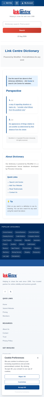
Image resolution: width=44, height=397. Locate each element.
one (10, 126)
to (33, 124)
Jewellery (13, 244)
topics (11, 107)
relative (29, 124)
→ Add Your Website (14, 185)
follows (30, 107)
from (10, 110)
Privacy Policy (8, 341)
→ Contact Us (12, 192)
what (26, 107)
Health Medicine (20, 236)
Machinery (6, 252)
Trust (4, 337)
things (24, 124)
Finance (5, 244)
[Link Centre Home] (22, 12)
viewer (24, 129)
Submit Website (8, 308)
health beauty (31, 244)
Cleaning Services (8, 236)
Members (6, 316)
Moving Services (16, 252)
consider (21, 107)
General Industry (7, 232)
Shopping (27, 252)
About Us (6, 329)
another (15, 126)
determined (24, 126)
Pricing (5, 312)
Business (5, 248)
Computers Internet (33, 236)
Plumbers (37, 248)
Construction (18, 240)
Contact (5, 333)
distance (12, 129)
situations (26, 104)
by (29, 126)
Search (22, 30)
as (19, 126)
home (30, 81)
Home (5, 304)
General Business (20, 232)
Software (21, 244)
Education (27, 240)
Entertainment (15, 256)
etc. (15, 107)
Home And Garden (34, 232)
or (30, 104)
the (14, 110)
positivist (18, 110)
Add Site (9, 3)
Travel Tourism (7, 240)
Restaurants (36, 252)
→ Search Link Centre (15, 182)
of (14, 104)
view (23, 110)
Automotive (37, 240)
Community (7, 354)
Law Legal (5, 256)
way (11, 104)
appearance (16, 124)
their (32, 126)
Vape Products (15, 248)
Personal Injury (27, 248)
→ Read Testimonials (14, 189)
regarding (18, 104)
